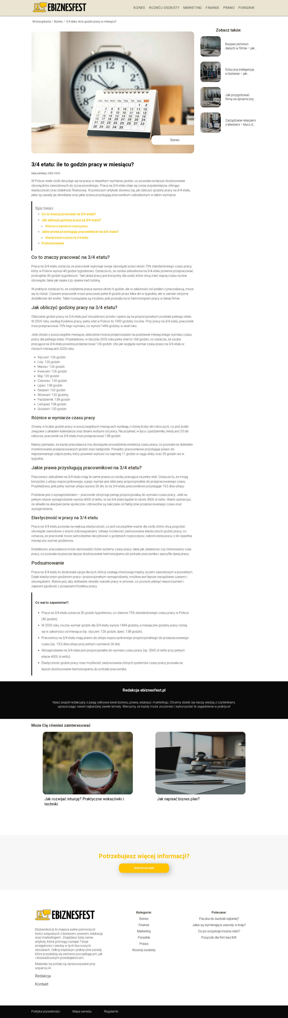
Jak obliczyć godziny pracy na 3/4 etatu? (71, 220)
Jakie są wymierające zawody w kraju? (219, 925)
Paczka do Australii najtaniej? (219, 919)
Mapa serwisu (81, 1011)
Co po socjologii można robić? (219, 931)
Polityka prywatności (45, 1011)
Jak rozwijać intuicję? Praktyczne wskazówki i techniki (84, 801)
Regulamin (111, 1011)
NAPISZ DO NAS (144, 868)
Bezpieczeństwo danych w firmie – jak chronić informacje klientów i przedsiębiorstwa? (239, 46)
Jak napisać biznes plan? (178, 799)
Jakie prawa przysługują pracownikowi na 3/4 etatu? (80, 232)
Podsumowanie (53, 243)
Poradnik (246, 8)
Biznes (139, 8)
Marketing (192, 8)
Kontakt (41, 984)
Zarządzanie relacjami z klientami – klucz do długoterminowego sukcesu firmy (240, 123)
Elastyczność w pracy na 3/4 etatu (66, 237)
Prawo (229, 8)
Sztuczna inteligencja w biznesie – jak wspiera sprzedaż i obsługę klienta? (239, 72)
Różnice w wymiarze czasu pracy (66, 226)
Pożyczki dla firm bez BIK (219, 937)
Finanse (212, 8)
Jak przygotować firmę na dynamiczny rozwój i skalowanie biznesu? (239, 97)
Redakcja (43, 976)
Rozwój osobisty (164, 8)
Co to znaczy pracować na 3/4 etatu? (69, 214)
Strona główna (41, 21)
